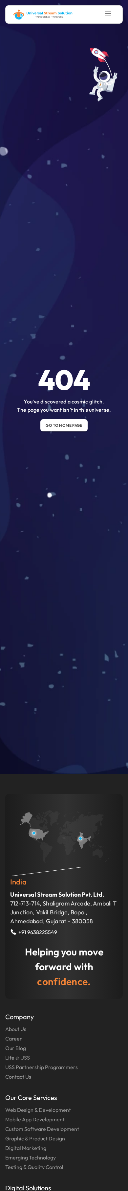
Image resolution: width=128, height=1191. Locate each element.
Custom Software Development (42, 1129)
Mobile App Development (35, 1119)
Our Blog (15, 1048)
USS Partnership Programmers (41, 1067)
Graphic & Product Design (35, 1138)
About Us (15, 1029)
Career (13, 1038)
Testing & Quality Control (34, 1167)
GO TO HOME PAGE (64, 425)
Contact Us (18, 1076)
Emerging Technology (30, 1157)
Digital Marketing (25, 1148)
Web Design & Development (38, 1110)
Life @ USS (17, 1057)
